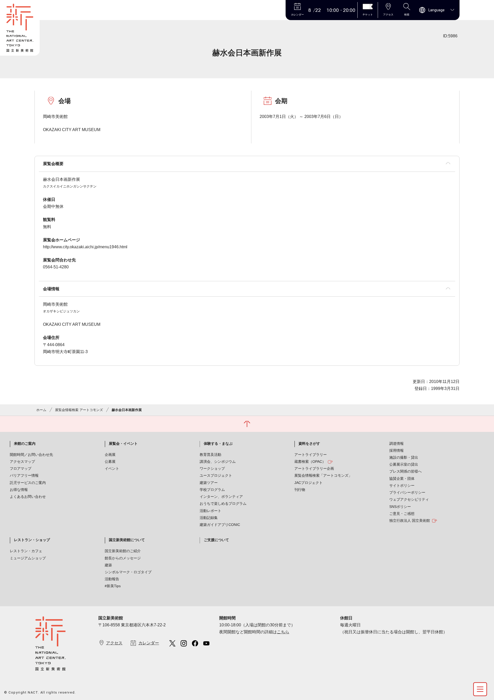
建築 (108, 565)
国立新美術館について (127, 540)
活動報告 (112, 579)
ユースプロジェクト (216, 475)
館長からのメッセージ (123, 558)
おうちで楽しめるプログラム (223, 503)
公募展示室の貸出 (403, 464)
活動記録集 (209, 518)
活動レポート (210, 511)
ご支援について (216, 540)
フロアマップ (20, 468)
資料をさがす (309, 443)
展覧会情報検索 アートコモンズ (79, 410)
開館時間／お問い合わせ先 (31, 455)
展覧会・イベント (123, 443)
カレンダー (148, 643)
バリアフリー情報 (24, 475)
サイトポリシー (401, 485)
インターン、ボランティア (221, 496)
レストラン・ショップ (32, 540)
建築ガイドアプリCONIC (220, 525)
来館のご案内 (25, 443)
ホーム (41, 410)
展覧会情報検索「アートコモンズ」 (323, 475)
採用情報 (396, 450)
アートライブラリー (310, 455)
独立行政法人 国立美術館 (409, 520)
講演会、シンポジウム (218, 461)
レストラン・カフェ (26, 551)
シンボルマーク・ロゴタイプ (128, 572)
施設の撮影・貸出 (403, 457)
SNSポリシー (400, 507)
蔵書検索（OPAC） (310, 461)
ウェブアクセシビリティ (409, 499)
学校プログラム (212, 490)
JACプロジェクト (308, 483)
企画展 (110, 455)
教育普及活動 (210, 455)
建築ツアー (209, 483)
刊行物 (299, 490)
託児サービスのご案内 (28, 483)
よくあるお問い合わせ (28, 496)
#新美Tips (113, 586)
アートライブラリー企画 (314, 468)
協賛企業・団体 (401, 478)
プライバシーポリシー (407, 492)
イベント (112, 468)
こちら (283, 632)
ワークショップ (212, 468)
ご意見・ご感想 (401, 513)
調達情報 (396, 443)
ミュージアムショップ (28, 558)
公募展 (110, 461)
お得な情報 (19, 490)
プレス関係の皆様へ (405, 471)
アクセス (114, 643)
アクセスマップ (22, 461)
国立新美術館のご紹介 (123, 551)
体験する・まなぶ (218, 443)
